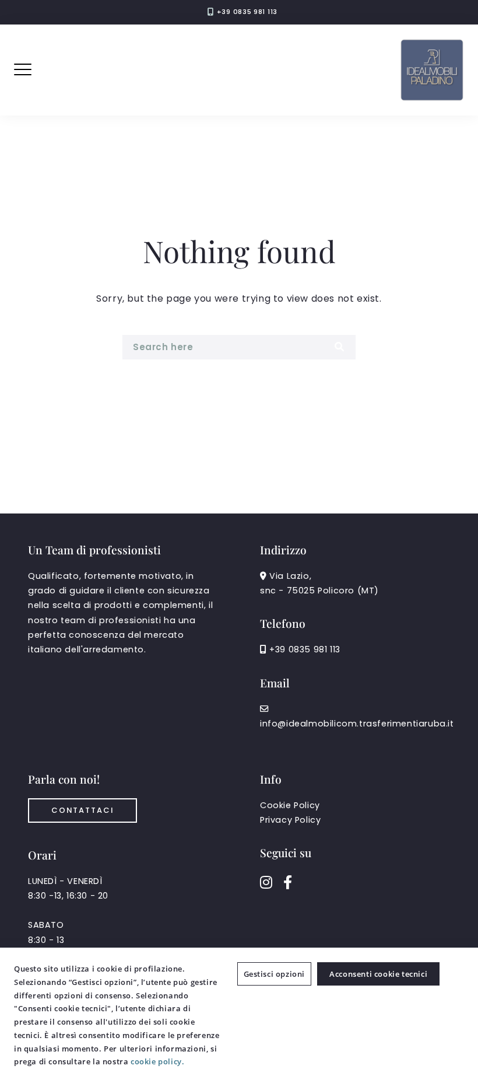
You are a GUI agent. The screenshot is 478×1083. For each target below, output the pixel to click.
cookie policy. (157, 1061)
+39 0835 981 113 (247, 11)
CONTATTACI (82, 810)
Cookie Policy (290, 805)
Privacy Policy (290, 820)
